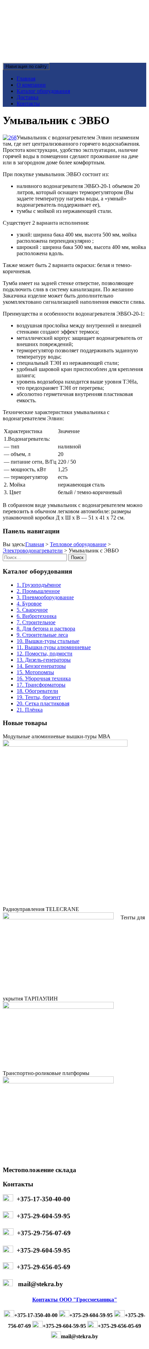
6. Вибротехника (36, 616)
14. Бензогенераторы (41, 666)
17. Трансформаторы (41, 685)
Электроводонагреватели (33, 550)
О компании (31, 85)
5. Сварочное (32, 610)
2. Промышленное (38, 591)
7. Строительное (36, 622)
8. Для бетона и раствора (46, 628)
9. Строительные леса (42, 635)
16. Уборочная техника (44, 678)
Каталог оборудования (43, 91)
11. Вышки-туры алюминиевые (54, 647)
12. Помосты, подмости (44, 653)
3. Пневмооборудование (45, 597)
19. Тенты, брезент (39, 697)
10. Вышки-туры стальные (48, 641)
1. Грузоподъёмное (39, 585)
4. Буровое (29, 604)
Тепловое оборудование (78, 544)
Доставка (27, 97)
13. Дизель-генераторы (44, 660)
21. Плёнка (30, 710)
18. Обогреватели (37, 691)
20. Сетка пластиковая (43, 703)
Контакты (28, 103)
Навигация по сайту (26, 66)
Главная (26, 78)
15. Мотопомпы (35, 672)
